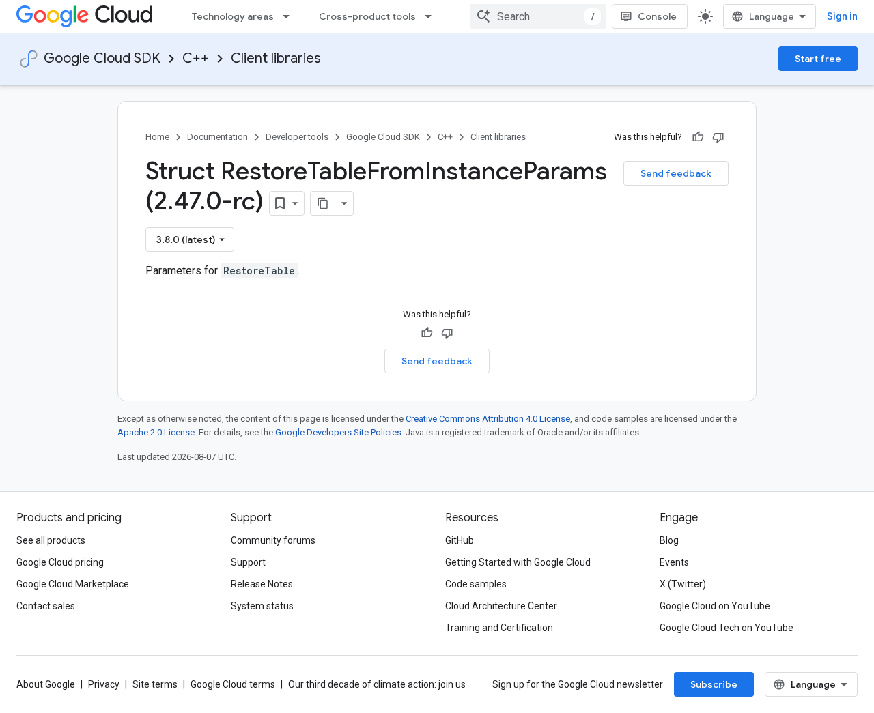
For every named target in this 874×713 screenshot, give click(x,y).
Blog (669, 540)
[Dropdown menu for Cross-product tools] (432, 16)
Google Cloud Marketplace (72, 584)
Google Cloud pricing (60, 562)
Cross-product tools (367, 16)
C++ (195, 58)
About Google (45, 684)
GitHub (459, 540)
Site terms (155, 684)
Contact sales (45, 605)
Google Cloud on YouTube (715, 605)
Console (657, 16)
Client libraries (276, 58)
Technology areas (233, 16)
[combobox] (538, 16)
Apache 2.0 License (156, 432)
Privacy (103, 684)
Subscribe (713, 684)
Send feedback (675, 173)
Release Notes (262, 584)
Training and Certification (499, 627)
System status (262, 605)
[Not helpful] (718, 137)
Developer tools (297, 137)
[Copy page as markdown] (323, 203)
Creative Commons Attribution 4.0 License (488, 418)
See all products (50, 540)
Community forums (273, 540)
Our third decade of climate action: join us (377, 684)
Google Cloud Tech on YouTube (726, 627)
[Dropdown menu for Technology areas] (290, 16)
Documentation (217, 137)
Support (248, 562)
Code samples (476, 584)
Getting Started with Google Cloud (518, 562)
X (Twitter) (683, 584)
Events (674, 562)
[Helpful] (698, 137)
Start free (818, 59)
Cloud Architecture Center (501, 605)
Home (157, 137)
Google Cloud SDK (102, 58)
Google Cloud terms (233, 684)
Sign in (842, 16)
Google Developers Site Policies (338, 432)
